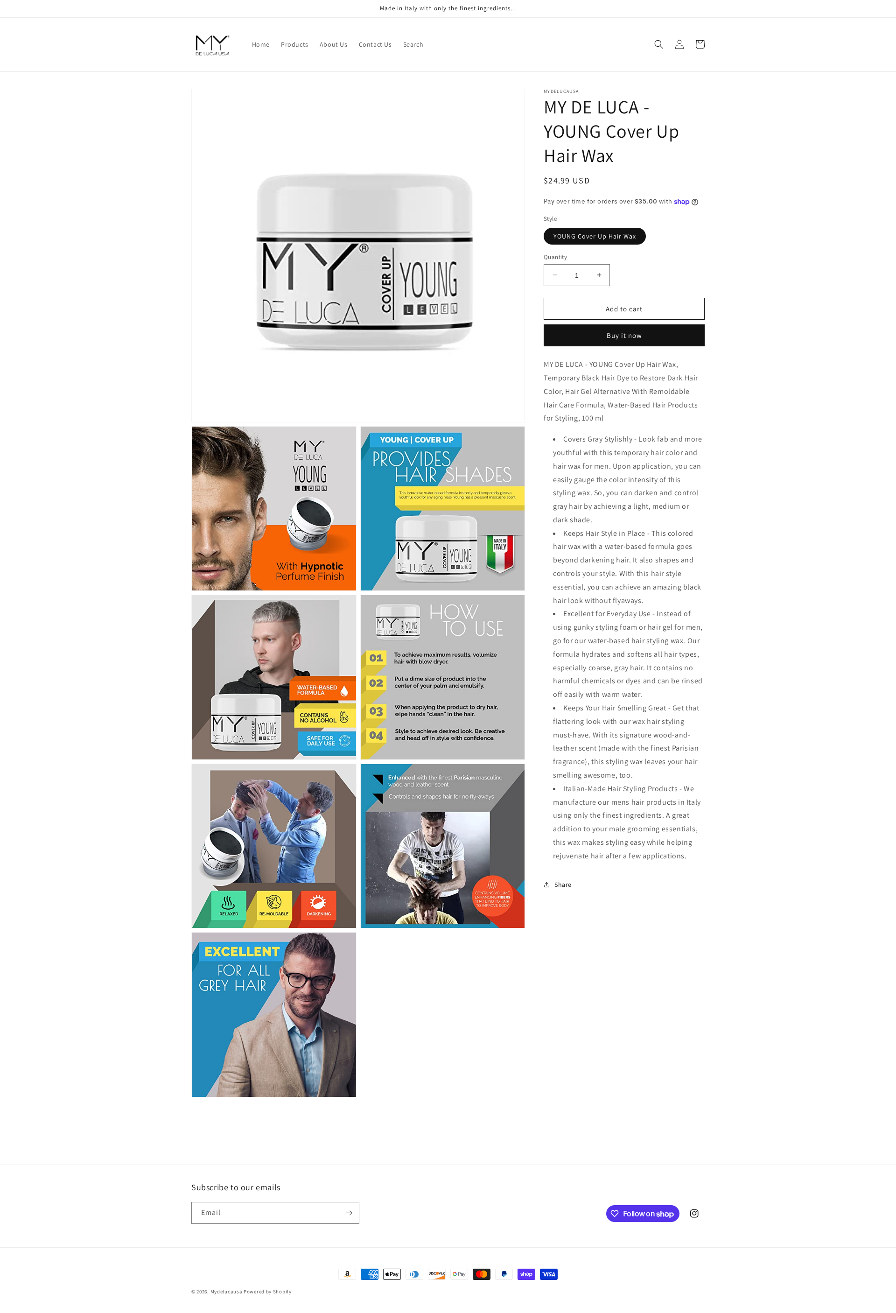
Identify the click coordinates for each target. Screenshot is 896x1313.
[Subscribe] (348, 1213)
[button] (659, 44)
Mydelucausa (226, 1291)
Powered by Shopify (268, 1291)
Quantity (555, 256)
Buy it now (624, 335)
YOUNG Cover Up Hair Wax (594, 236)
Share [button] (563, 884)
